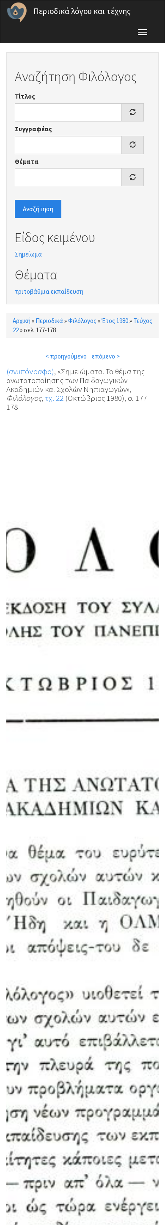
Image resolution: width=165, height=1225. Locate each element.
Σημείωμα (28, 254)
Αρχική (21, 321)
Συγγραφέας (33, 129)
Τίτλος (25, 96)
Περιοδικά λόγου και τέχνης (82, 11)
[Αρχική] (17, 12)
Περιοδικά (49, 321)
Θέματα (26, 161)
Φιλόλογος (82, 321)
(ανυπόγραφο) (30, 371)
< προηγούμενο (66, 356)
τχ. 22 (54, 398)
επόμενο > (106, 356)
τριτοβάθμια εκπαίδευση (49, 291)
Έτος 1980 (115, 321)
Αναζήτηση (38, 209)
